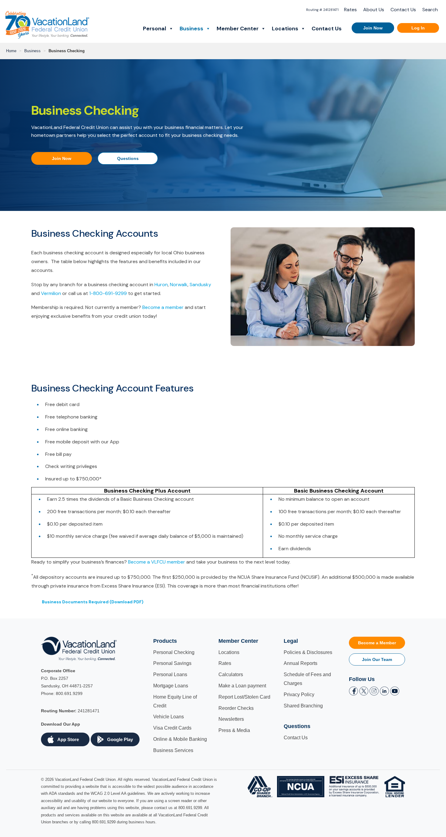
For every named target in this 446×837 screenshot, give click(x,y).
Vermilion (51, 293)
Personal (154, 28)
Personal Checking (173, 652)
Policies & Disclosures (308, 652)
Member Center (237, 28)
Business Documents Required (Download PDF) (93, 602)
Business (191, 28)
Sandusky (200, 284)
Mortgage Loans (170, 685)
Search (430, 9)
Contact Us (403, 9)
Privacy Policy (299, 694)
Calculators (230, 674)
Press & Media (234, 730)
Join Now (373, 27)
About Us (373, 9)
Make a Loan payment (242, 685)
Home (11, 51)
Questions (128, 158)
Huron (161, 284)
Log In (418, 27)
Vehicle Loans (168, 716)
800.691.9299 (69, 693)
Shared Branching (303, 705)
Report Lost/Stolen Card (244, 697)
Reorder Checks (236, 708)
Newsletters (231, 719)
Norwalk (179, 284)
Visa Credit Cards (172, 727)
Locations (285, 28)
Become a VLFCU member (156, 562)
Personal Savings (172, 663)
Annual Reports (300, 663)
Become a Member (377, 642)
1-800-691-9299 (108, 293)
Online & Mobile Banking (180, 739)
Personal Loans (170, 674)
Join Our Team (377, 659)
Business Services (173, 750)
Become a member (163, 307)
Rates (350, 9)
